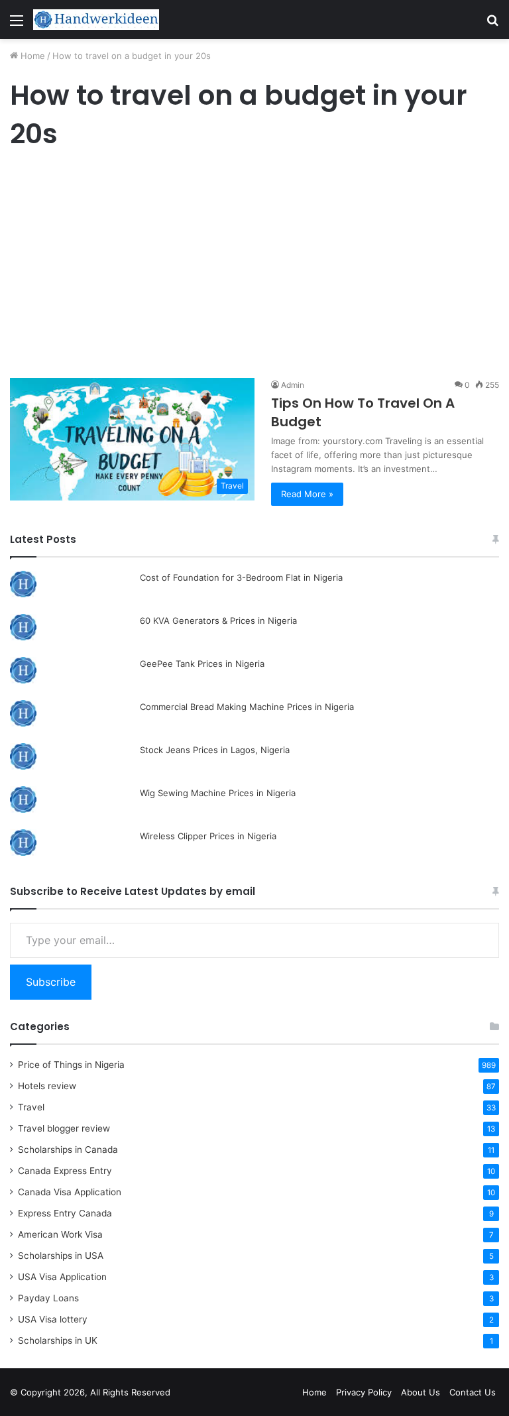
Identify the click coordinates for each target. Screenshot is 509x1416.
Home (31, 55)
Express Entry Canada (65, 1213)
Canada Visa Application (69, 1192)
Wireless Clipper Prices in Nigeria (208, 836)
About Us (420, 1392)
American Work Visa (60, 1234)
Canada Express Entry (65, 1170)
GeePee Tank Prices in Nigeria (202, 663)
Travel (31, 1107)
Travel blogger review (64, 1128)
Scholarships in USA (60, 1255)
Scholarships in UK (57, 1340)
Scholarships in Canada (68, 1149)
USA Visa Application (62, 1276)
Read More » (307, 494)
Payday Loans (48, 1298)
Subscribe (51, 981)
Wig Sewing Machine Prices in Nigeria (218, 793)
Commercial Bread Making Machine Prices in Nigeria (247, 706)
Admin (292, 385)
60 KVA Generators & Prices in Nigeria (218, 620)
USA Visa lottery (52, 1319)
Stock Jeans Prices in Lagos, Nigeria (215, 749)
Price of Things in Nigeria (71, 1064)
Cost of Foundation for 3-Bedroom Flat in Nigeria (241, 577)
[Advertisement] (254, 264)
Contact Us (472, 1392)
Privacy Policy (364, 1392)
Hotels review (47, 1086)
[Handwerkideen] (96, 19)
